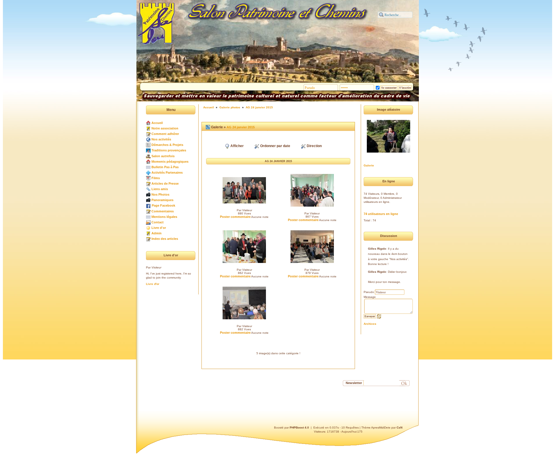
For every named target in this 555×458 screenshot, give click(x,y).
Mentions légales (164, 216)
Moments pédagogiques (169, 161)
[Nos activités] (148, 139)
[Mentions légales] (148, 216)
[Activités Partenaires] (148, 172)
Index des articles (164, 238)
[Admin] (148, 233)
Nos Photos (160, 194)
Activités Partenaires (167, 172)
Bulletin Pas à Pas (165, 167)
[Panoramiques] (148, 200)
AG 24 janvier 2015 (259, 107)
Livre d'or (158, 227)
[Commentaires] (148, 211)
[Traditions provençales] (148, 150)
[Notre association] (148, 128)
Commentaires (162, 211)
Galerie (369, 165)
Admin (156, 233)
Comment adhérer (165, 134)
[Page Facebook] (148, 205)
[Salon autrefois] (148, 156)
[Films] (148, 178)
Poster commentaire (235, 216)
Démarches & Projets (167, 145)
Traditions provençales (168, 150)
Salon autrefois (163, 156)
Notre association (164, 128)
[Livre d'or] (148, 227)
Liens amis (159, 189)
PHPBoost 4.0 (299, 427)
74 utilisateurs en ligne (381, 214)
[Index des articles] (148, 238)
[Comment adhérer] (148, 134)
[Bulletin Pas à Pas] (148, 167)
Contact (157, 222)
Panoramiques (162, 200)
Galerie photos (229, 107)
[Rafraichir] (379, 316)
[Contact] (148, 222)
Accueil (157, 123)
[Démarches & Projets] (148, 145)
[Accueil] (148, 123)
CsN (399, 427)
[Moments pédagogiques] (148, 161)
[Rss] (208, 127)
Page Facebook (163, 205)
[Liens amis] (148, 189)
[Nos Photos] (148, 194)
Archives (370, 323)
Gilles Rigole (377, 248)
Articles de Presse (165, 183)
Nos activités (161, 139)
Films (155, 178)
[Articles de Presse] (148, 183)
